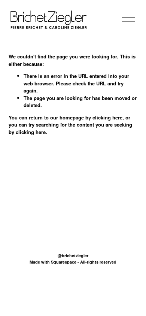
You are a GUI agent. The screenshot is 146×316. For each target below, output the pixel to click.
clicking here (107, 117)
